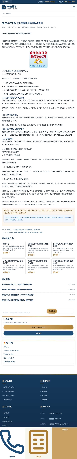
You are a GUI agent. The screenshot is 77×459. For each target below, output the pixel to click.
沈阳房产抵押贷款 (13, 71)
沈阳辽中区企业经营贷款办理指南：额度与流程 (17, 300)
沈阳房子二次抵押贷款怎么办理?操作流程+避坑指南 (23, 229)
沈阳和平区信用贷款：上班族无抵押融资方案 (17, 284)
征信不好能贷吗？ (9, 358)
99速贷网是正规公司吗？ (11, 350)
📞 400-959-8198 (38, 327)
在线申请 (52, 311)
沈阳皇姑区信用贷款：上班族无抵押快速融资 (17, 290)
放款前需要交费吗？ (10, 361)
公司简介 (6, 413)
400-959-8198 (69, 2)
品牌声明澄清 (7, 421)
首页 (3, 13)
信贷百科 (44, 395)
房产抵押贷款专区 (9, 387)
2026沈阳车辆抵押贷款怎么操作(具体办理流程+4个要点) (25, 232)
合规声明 (6, 417)
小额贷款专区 (7, 400)
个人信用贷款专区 (9, 391)
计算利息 (38, 456)
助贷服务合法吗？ (9, 354)
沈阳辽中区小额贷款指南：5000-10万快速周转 (18, 295)
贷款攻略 (8, 13)
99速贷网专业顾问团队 (28, 27)
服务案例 (44, 400)
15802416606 (50, 2)
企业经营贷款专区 (9, 395)
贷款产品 (6, 347)
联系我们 (6, 425)
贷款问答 (44, 391)
